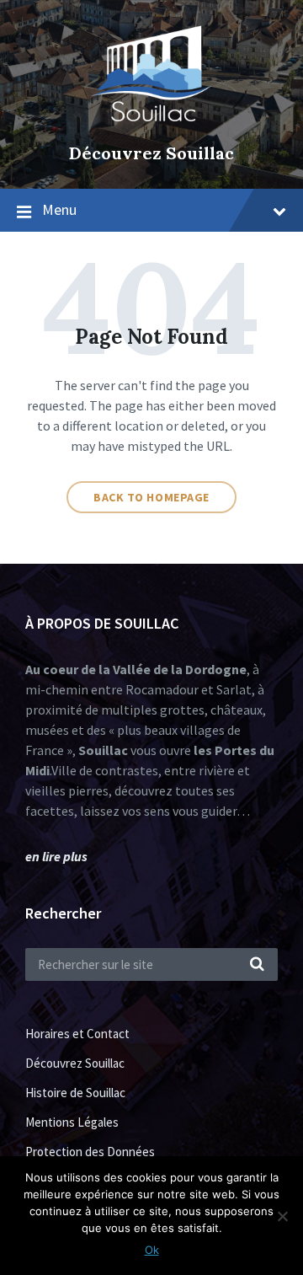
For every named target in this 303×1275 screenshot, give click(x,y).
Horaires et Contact (77, 1034)
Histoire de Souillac (75, 1093)
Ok (152, 1249)
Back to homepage (151, 497)
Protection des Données (90, 1152)
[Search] (256, 965)
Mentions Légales (72, 1122)
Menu (59, 209)
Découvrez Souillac (151, 152)
